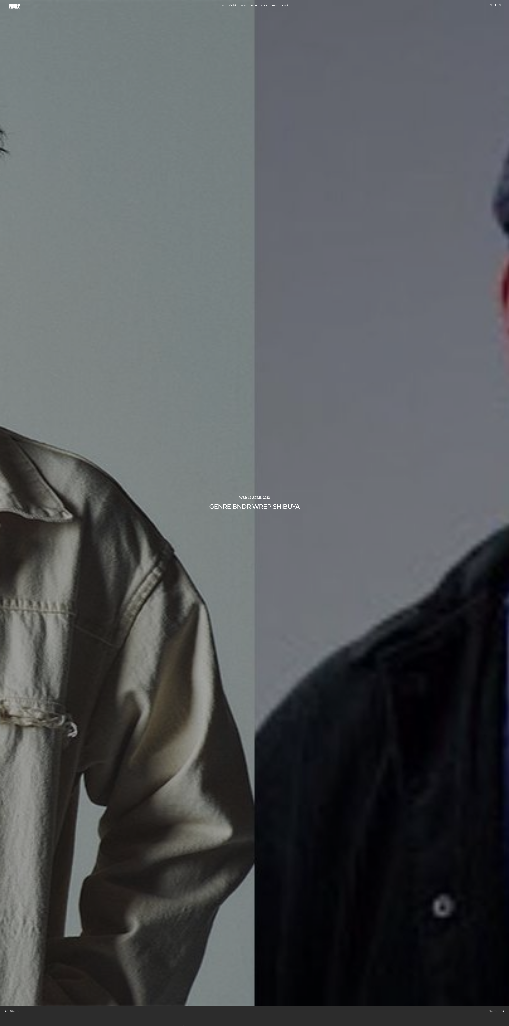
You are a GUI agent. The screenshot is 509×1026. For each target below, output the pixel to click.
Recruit (285, 5)
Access (254, 5)
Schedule (233, 5)
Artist (274, 5)
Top (222, 5)
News (243, 5)
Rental (264, 5)
